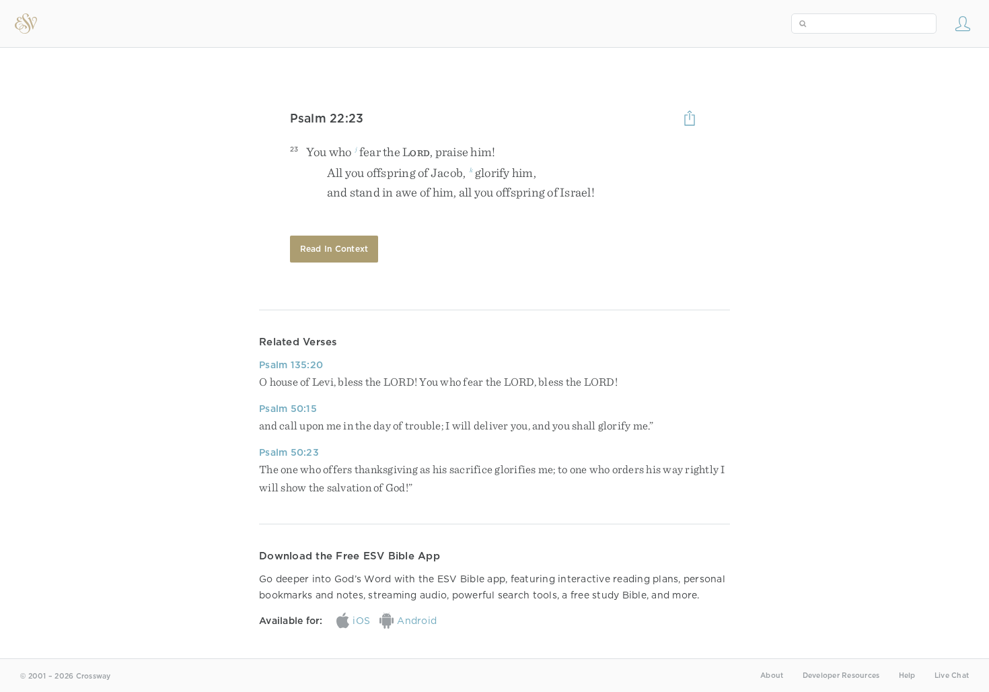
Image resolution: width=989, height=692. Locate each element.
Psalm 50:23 (289, 452)
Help (907, 675)
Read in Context (334, 249)
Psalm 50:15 (288, 408)
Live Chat (952, 675)
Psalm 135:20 (291, 364)
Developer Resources (841, 675)
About (771, 675)
